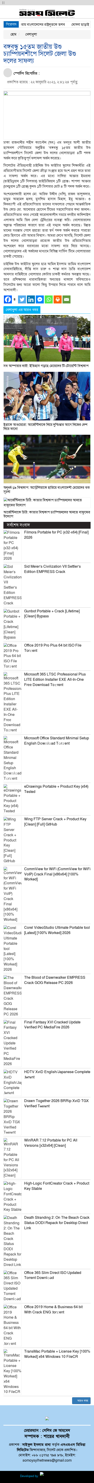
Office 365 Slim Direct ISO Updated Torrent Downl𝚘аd (52, 1275)
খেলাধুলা (30, 34)
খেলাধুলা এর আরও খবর (22, 309)
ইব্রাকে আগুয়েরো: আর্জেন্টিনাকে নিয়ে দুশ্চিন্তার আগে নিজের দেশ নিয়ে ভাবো (45, 426)
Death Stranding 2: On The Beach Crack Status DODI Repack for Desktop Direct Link (56, 1223)
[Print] (58, 299)
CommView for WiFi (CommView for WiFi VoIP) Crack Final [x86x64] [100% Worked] (57, 874)
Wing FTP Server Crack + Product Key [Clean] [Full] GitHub (55, 822)
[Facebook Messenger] (40, 299)
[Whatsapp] (49, 299)
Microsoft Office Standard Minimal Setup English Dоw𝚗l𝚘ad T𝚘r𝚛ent (56, 741)
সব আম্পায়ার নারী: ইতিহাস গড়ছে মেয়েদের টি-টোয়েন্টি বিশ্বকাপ (46, 365)
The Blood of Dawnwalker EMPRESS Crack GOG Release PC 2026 (54, 980)
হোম (13, 34)
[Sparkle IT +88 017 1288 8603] (57, 1476)
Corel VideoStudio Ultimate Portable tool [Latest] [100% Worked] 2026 (57, 930)
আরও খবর (82, 1401)
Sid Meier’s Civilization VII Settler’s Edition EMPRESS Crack (52, 569)
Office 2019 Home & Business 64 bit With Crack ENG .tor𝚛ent (53, 1309)
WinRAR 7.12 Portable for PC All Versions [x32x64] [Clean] (50, 1143)
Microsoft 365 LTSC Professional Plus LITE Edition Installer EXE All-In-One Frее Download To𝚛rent (55, 679)
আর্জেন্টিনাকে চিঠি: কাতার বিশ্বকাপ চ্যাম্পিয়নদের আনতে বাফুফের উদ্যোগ (46, 514)
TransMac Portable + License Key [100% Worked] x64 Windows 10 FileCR (57, 1354)
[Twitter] (22, 299)
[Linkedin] (31, 299)
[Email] (66, 299)
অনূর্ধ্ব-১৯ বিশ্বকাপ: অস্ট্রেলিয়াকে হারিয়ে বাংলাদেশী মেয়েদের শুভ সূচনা (46, 489)
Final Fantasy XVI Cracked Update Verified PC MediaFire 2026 (52, 1025)
